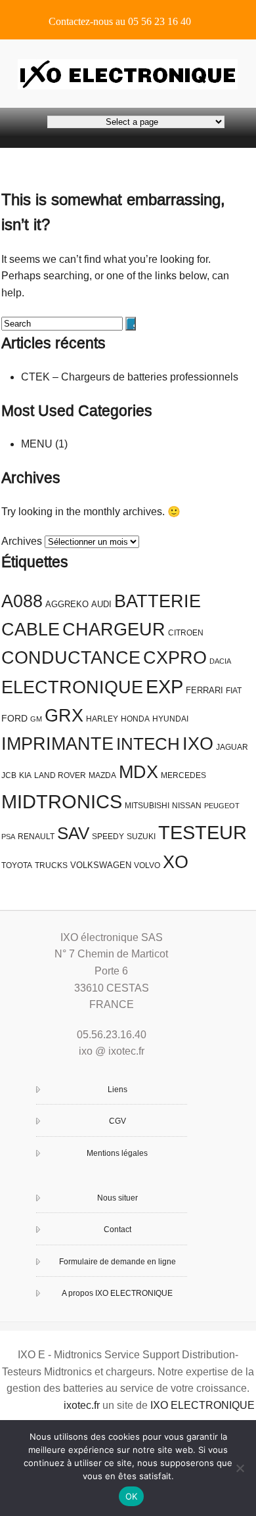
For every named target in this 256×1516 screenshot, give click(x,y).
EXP (164, 686)
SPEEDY (108, 836)
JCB (8, 775)
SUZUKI (141, 836)
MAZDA (102, 775)
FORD (14, 718)
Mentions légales (117, 1153)
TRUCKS (51, 865)
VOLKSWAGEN (100, 865)
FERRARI (204, 690)
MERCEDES (183, 775)
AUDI (101, 604)
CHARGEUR (113, 629)
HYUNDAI (170, 719)
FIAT (234, 690)
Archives (21, 541)
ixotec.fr (82, 1405)
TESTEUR (202, 832)
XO (175, 862)
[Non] (239, 1468)
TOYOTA (16, 865)
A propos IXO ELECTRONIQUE (117, 1293)
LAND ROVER (60, 775)
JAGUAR (232, 747)
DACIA (220, 661)
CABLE (30, 629)
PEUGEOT (222, 806)
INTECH (148, 744)
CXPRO (175, 658)
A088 (22, 601)
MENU (37, 443)
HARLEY (102, 719)
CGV (117, 1121)
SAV (73, 833)
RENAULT (36, 836)
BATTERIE (157, 601)
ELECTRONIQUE (72, 687)
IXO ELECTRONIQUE (202, 1405)
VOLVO (147, 865)
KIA (25, 775)
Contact (117, 1229)
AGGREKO (67, 604)
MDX (138, 772)
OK (131, 1496)
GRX (64, 715)
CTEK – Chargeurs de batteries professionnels (129, 376)
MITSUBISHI (147, 805)
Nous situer (117, 1198)
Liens (117, 1089)
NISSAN (187, 805)
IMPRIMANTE (57, 744)
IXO (197, 744)
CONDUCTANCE (70, 658)
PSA (8, 836)
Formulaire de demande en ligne (117, 1261)
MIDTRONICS (61, 801)
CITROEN (185, 632)
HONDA (135, 719)
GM (36, 719)
